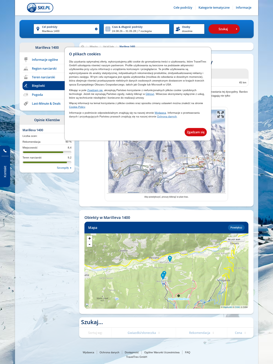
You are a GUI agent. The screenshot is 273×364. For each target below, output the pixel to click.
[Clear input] (96, 28)
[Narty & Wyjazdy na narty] (40, 7)
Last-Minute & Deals (46, 103)
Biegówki (38, 86)
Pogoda (37, 95)
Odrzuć (150, 93)
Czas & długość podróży (127, 27)
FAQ (187, 352)
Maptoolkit (227, 306)
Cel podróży (49, 27)
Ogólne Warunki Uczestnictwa (162, 352)
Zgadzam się (95, 90)
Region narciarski (44, 68)
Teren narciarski (43, 77)
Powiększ (236, 227)
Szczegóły (63, 167)
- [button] (89, 244)
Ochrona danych (167, 116)
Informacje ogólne (45, 60)
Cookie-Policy (77, 106)
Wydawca (160, 112)
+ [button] (89, 238)
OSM (237, 306)
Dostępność (132, 352)
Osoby (186, 27)
